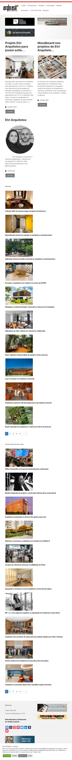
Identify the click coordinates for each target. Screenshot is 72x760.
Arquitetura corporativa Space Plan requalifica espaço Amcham (28, 685)
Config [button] (30, 755)
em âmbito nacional (12, 722)
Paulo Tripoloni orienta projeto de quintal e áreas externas (26, 355)
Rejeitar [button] (15, 755)
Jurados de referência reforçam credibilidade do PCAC (25, 565)
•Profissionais (31, 5)
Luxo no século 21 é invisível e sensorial (19, 379)
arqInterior (10, 107)
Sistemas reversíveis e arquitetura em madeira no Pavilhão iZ (27, 541)
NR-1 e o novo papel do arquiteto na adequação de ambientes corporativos (32, 613)
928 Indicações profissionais (15, 719)
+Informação (50, 5)
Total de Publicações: (13, 713)
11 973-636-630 (35, 10)
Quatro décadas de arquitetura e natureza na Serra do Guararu (28, 427)
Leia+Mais (10, 111)
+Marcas (59, 5)
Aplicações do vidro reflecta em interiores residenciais (25, 331)
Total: (7, 710)
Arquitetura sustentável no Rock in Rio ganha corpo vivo (25, 517)
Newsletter (25, 10)
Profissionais (11, 171)
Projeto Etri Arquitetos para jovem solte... (16, 46)
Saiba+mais (22, 755)
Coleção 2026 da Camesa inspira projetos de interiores (25, 211)
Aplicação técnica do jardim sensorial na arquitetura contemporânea (30, 259)
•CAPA (23, 5)
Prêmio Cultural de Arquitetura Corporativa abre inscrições (26, 661)
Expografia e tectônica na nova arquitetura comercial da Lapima (28, 589)
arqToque (42, 100)
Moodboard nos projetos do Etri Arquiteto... (49, 46)
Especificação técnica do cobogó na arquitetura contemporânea (28, 235)
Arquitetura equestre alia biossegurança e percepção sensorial (28, 403)
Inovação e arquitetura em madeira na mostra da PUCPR (25, 283)
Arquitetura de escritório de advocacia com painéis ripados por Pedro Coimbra (34, 637)
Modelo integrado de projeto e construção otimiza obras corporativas (30, 493)
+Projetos (41, 5)
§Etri (15, 107)
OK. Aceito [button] (7, 755)
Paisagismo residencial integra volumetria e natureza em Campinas (29, 307)
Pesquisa (46, 10)
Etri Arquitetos (15, 120)
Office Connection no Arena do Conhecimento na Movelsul (26, 469)
